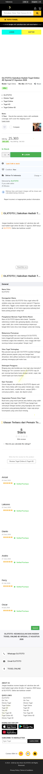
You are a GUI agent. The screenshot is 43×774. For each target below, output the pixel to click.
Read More (21, 267)
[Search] (37, 13)
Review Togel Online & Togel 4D (21, 461)
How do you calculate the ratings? (18, 444)
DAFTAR (31, 32)
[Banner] (9, 7)
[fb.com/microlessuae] (28, 753)
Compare (16, 127)
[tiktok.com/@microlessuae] (35, 753)
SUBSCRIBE (34, 741)
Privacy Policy (14, 770)
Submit (35, 628)
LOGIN (11, 32)
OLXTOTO (7, 228)
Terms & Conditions (26, 770)
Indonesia (9, 2)
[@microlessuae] (21, 753)
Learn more (6, 121)
